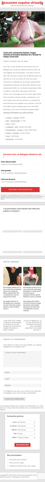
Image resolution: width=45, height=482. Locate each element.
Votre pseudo (6, 171)
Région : (14, 437)
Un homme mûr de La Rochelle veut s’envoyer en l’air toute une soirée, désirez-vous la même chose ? (12, 305)
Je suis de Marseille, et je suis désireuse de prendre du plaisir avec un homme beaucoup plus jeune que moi (33, 325)
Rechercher (22, 445)
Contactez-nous (30, 475)
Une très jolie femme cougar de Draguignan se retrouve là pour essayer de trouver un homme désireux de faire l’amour (12, 325)
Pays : (15, 433)
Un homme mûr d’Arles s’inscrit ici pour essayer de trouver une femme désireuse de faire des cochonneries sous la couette (32, 306)
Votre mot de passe (8, 179)
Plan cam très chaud (16, 463)
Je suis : (15, 422)
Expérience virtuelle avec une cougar (22, 466)
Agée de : (14, 430)
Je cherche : (13, 426)
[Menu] (3, 4)
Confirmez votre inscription (20, 190)
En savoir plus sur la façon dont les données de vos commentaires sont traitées (21, 408)
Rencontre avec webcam (17, 460)
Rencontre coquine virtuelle (22, 3)
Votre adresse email (8, 162)
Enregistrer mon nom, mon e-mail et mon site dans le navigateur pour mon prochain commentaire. (22, 392)
